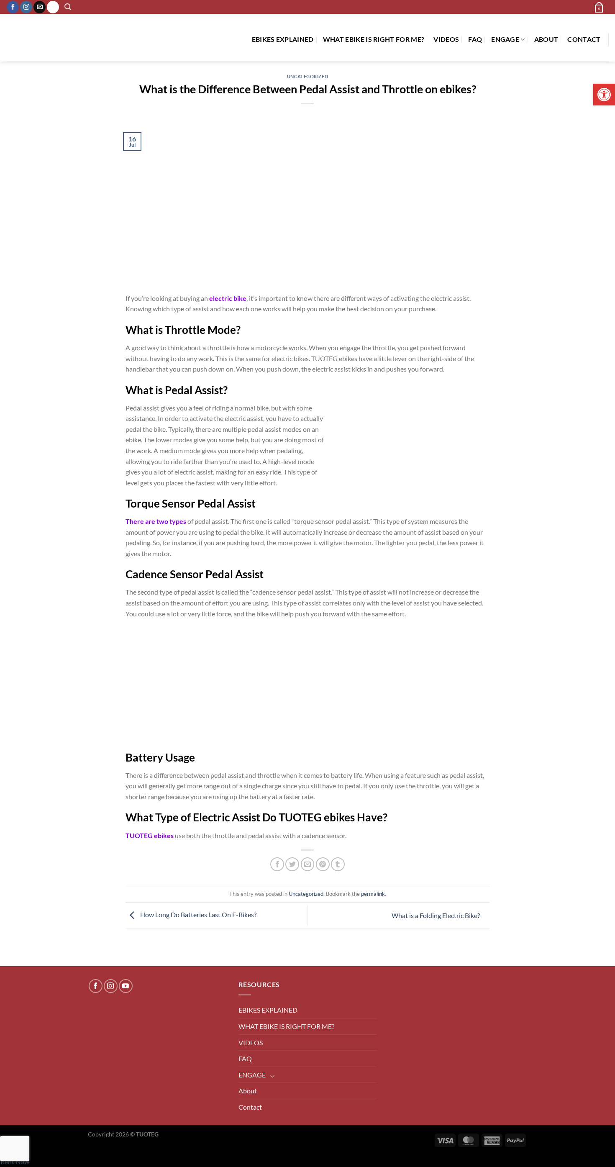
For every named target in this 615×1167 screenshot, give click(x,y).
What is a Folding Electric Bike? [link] (436, 915)
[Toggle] (272, 1076)
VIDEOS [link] (446, 39)
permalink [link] (373, 893)
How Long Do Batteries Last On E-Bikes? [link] (197, 914)
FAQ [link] (475, 39)
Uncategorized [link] (307, 76)
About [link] (546, 39)
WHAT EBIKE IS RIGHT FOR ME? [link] (374, 39)
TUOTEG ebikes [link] (150, 835)
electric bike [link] (227, 298)
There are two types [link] (156, 521)
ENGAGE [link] (505, 39)
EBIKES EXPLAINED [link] (283, 39)
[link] (604, 94)
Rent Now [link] (14, 1161)
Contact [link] (583, 39)
